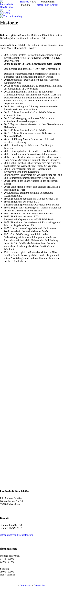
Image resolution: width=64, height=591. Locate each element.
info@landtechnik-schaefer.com (16, 535)
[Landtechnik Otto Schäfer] (7, 4)
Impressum (25, 585)
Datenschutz (40, 585)
